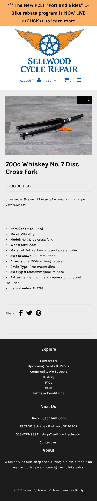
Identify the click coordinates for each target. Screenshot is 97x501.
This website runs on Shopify (66, 490)
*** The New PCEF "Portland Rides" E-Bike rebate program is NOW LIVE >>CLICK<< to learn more (48, 13)
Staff (48, 388)
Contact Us (48, 361)
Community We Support (48, 371)
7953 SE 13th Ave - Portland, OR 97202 (49, 426)
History (48, 377)
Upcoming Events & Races (48, 366)
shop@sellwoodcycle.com (61, 434)
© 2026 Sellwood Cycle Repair (31, 490)
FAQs (48, 382)
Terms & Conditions (48, 393)
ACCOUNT (27, 81)
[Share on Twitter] (29, 314)
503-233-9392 (27, 434)
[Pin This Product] (38, 314)
